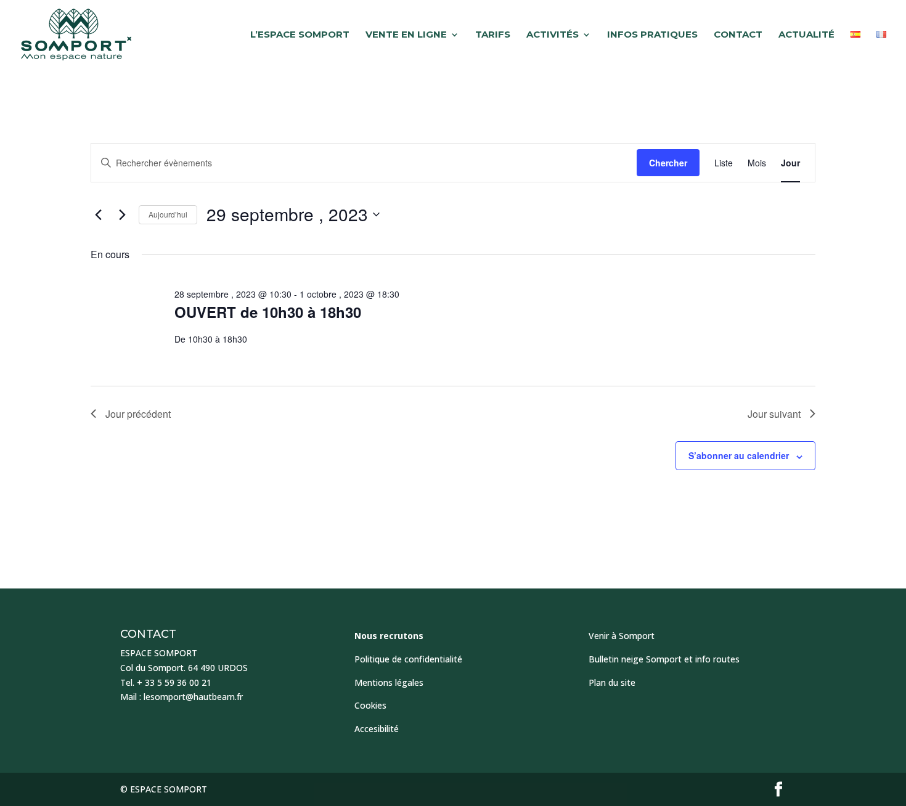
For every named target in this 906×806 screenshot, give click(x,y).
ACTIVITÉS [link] (552, 35)
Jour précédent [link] (138, 414)
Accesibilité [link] (376, 729)
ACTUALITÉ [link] (806, 35)
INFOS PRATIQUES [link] (652, 35)
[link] (76, 33)
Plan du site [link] (612, 682)
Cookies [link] (370, 705)
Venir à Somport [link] (622, 635)
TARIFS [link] (492, 35)
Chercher (668, 163)
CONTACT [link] (738, 35)
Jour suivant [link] (774, 414)
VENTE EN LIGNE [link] (406, 35)
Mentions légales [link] (388, 682)
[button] (778, 789)
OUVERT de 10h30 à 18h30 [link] (267, 311)
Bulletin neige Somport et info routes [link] (664, 659)
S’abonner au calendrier (738, 455)
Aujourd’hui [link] (168, 214)
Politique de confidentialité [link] (408, 659)
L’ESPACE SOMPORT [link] (299, 35)
